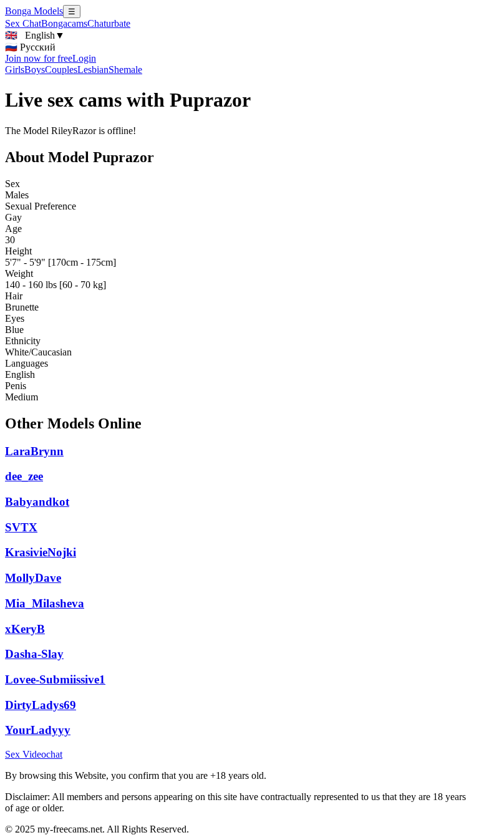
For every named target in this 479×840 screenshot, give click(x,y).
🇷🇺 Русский (30, 47)
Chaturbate (108, 23)
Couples (61, 69)
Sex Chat (23, 23)
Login (84, 58)
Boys (34, 69)
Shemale (125, 69)
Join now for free (38, 58)
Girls (14, 69)
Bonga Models (34, 11)
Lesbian (93, 69)
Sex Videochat (33, 754)
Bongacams (64, 23)
